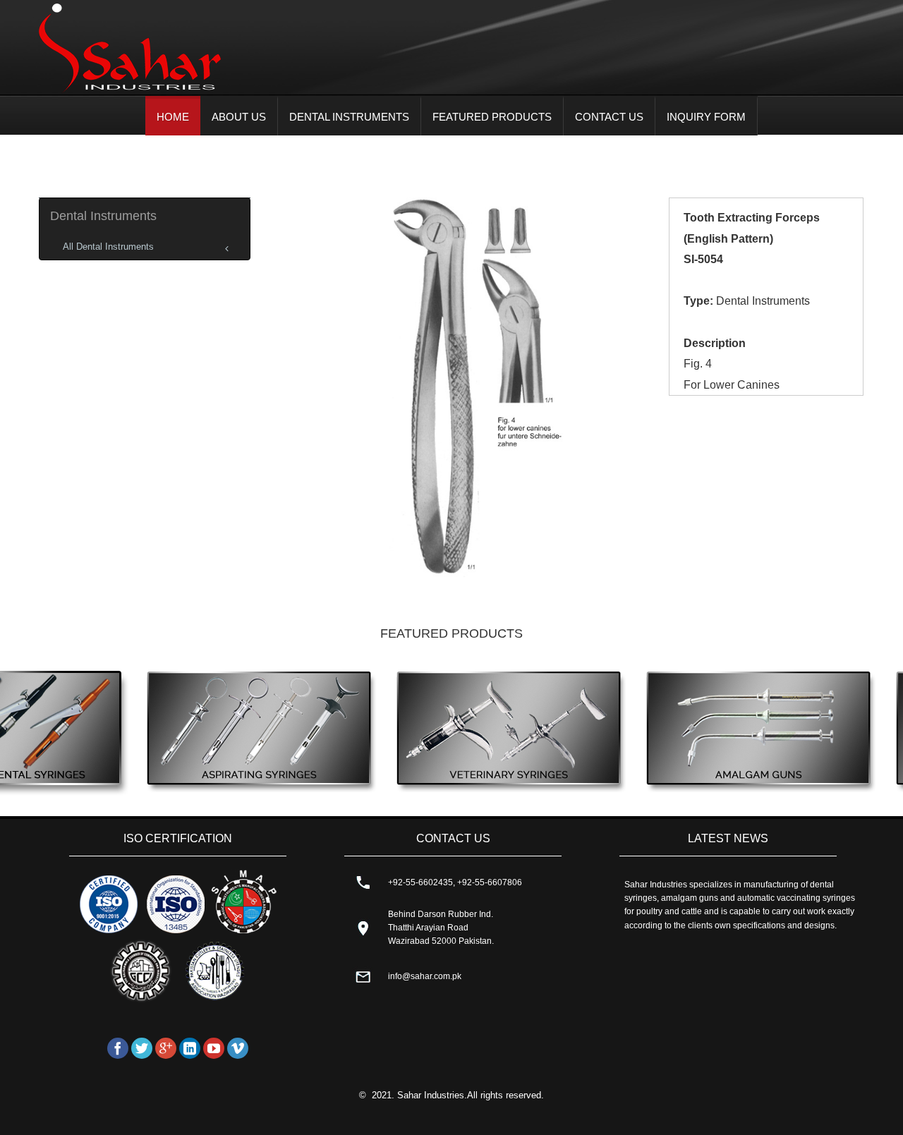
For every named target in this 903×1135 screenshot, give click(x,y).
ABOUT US (239, 117)
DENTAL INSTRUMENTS (349, 117)
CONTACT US (609, 117)
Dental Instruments (103, 216)
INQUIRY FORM (706, 117)
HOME (173, 117)
